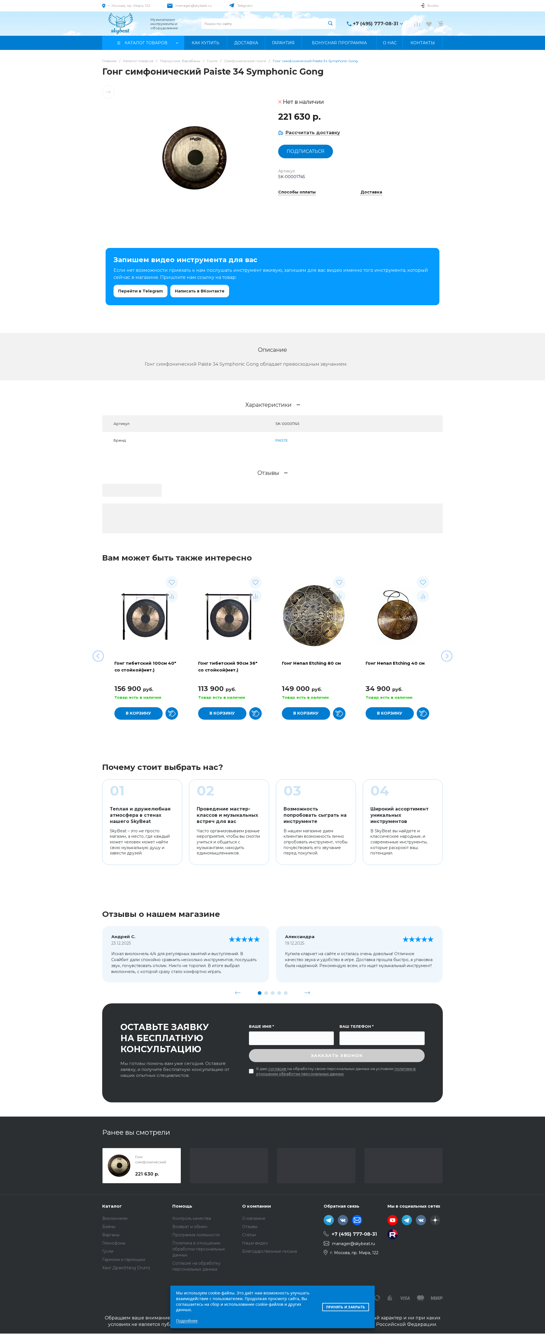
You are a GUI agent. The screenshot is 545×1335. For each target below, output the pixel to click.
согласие (277, 1068)
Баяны (108, 1226)
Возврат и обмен (189, 1226)
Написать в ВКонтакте (200, 291)
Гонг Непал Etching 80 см (311, 663)
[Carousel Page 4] (279, 993)
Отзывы (249, 1226)
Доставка (371, 192)
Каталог (112, 1206)
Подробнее (187, 1320)
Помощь (182, 1206)
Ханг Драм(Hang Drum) (126, 1267)
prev (238, 993)
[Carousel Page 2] (266, 993)
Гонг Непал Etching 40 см (395, 663)
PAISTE (281, 440)
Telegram (245, 5)
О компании (256, 1206)
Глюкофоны (113, 1243)
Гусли (107, 1251)
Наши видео (255, 1243)
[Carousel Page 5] (286, 993)
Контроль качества (191, 1218)
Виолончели (114, 1218)
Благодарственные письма (269, 1251)
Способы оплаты (297, 192)
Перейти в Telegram (140, 291)
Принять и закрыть (345, 1307)
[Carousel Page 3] (272, 993)
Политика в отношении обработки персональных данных (198, 1249)
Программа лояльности (196, 1234)
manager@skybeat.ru (193, 5)
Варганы (111, 1234)
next (307, 993)
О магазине (253, 1218)
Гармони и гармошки (123, 1259)
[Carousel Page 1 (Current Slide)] (259, 993)
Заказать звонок (337, 1055)
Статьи (249, 1234)
